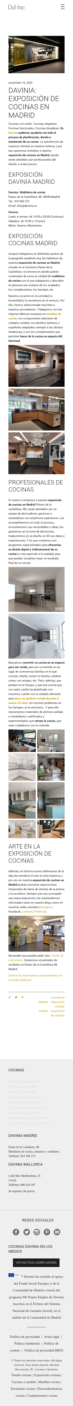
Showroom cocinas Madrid (24, 1102)
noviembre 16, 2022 (20, 82)
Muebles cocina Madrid (22, 1092)
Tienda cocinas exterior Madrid (27, 1107)
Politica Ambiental (27, 1343)
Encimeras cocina (23, 1388)
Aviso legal (51, 1337)
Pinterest (39, 911)
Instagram (46, 907)
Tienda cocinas (21, 1375)
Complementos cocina (42, 1395)
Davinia (13, 132)
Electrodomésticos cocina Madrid (28, 1123)
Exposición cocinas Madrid (24, 1113)
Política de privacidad (25, 1337)
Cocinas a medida (24, 1382)
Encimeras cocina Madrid (23, 1097)
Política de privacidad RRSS (44, 1350)
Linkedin (27, 911)
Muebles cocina (49, 1382)
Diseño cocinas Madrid (22, 1086)
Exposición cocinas (47, 1375)
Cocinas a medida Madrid (23, 1081)
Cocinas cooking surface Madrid (28, 1118)
